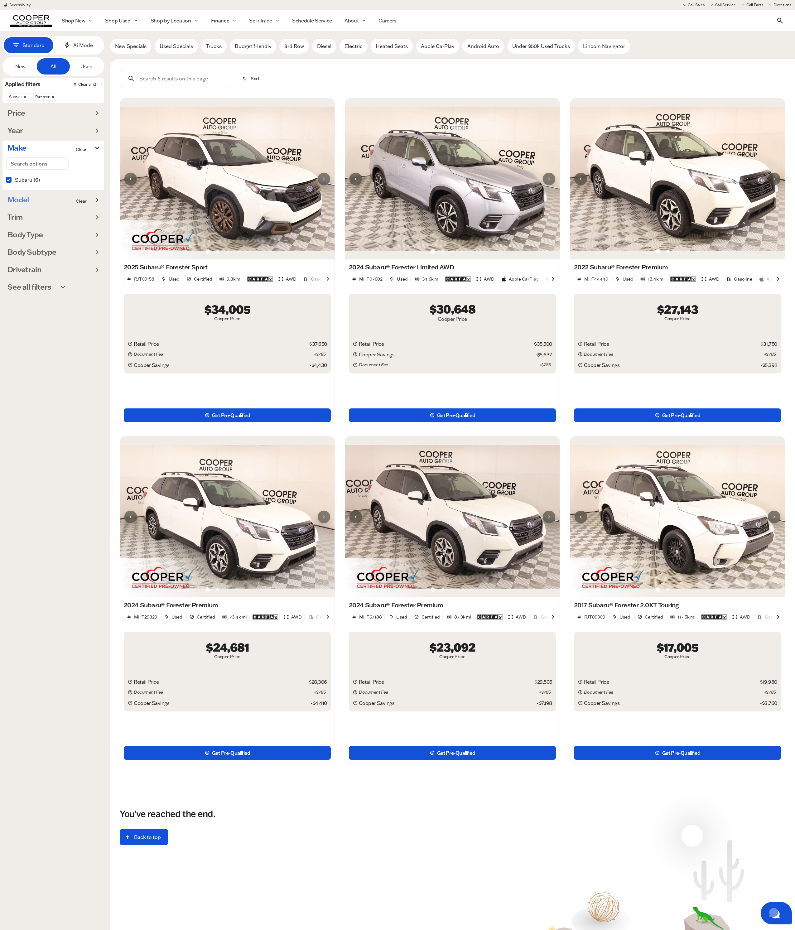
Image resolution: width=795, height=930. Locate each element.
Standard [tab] (33, 45)
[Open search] (780, 21)
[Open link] (260, 279)
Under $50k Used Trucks (541, 46)
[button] (136, 179)
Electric (353, 46)
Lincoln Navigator (604, 46)
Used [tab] (86, 66)
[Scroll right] (328, 279)
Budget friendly (253, 46)
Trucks (214, 46)
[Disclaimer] (130, 343)
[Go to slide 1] (207, 251)
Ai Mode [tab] (83, 45)
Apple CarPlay (437, 46)
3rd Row (294, 46)
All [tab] (53, 66)
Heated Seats (392, 46)
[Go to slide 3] (227, 251)
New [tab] (20, 66)
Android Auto (483, 46)
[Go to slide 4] (237, 251)
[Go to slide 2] (217, 251)
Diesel (324, 46)
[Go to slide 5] (247, 251)
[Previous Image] (130, 179)
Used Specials (176, 46)
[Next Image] (324, 179)
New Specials (131, 46)
